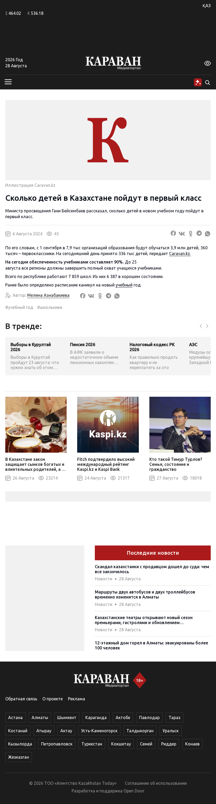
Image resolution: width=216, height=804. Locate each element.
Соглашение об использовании (156, 783)
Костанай (17, 730)
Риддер (168, 743)
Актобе (123, 717)
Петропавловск (56, 743)
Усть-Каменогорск (99, 730)
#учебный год (19, 307)
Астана (15, 717)
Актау (66, 730)
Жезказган (18, 757)
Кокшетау (121, 743)
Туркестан (91, 743)
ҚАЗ (207, 5)
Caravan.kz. (180, 253)
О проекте (52, 698)
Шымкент (66, 717)
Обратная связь (21, 698)
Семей (146, 743)
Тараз (174, 717)
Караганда (96, 717)
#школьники (49, 307)
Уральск (171, 730)
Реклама (76, 698)
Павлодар (149, 717)
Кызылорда (20, 743)
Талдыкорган (140, 730)
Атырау (43, 730)
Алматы (40, 717)
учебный (124, 285)
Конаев (192, 743)
